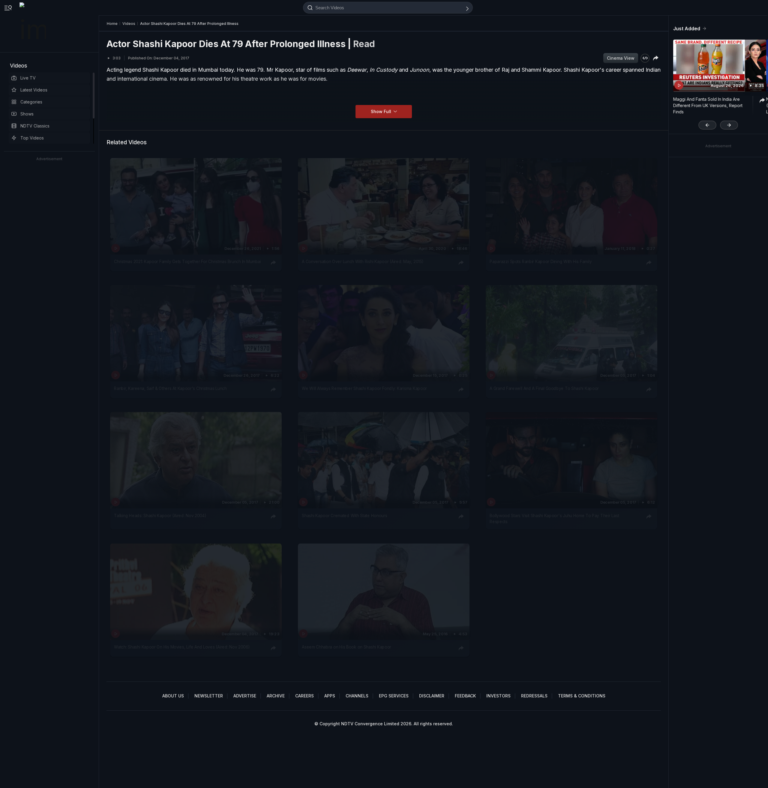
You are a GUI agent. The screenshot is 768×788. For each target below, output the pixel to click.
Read (364, 43)
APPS (329, 695)
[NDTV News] (33, 26)
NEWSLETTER (208, 695)
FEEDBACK (465, 695)
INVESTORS (498, 695)
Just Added (686, 28)
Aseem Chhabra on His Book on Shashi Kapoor (346, 647)
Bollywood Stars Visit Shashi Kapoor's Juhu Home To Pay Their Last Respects (554, 518)
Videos (18, 65)
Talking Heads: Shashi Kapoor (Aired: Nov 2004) (160, 515)
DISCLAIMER (431, 695)
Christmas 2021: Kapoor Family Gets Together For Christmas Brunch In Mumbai (187, 261)
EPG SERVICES (394, 695)
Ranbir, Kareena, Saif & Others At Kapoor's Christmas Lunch (170, 388)
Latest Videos (33, 89)
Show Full (381, 111)
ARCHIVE (276, 695)
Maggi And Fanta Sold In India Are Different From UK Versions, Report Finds (707, 105)
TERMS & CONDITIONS (581, 695)
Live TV (28, 77)
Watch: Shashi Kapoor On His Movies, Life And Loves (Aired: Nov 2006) (182, 647)
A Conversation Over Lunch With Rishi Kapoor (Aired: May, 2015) (363, 261)
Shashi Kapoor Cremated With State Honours (344, 515)
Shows (27, 113)
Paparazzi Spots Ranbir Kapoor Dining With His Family (541, 261)
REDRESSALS (534, 695)
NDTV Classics (35, 125)
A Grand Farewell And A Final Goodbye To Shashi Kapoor (544, 388)
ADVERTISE (244, 695)
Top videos (32, 137)
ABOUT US (173, 695)
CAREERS (304, 695)
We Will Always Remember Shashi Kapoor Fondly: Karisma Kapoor (364, 388)
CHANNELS (357, 695)
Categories (31, 101)
